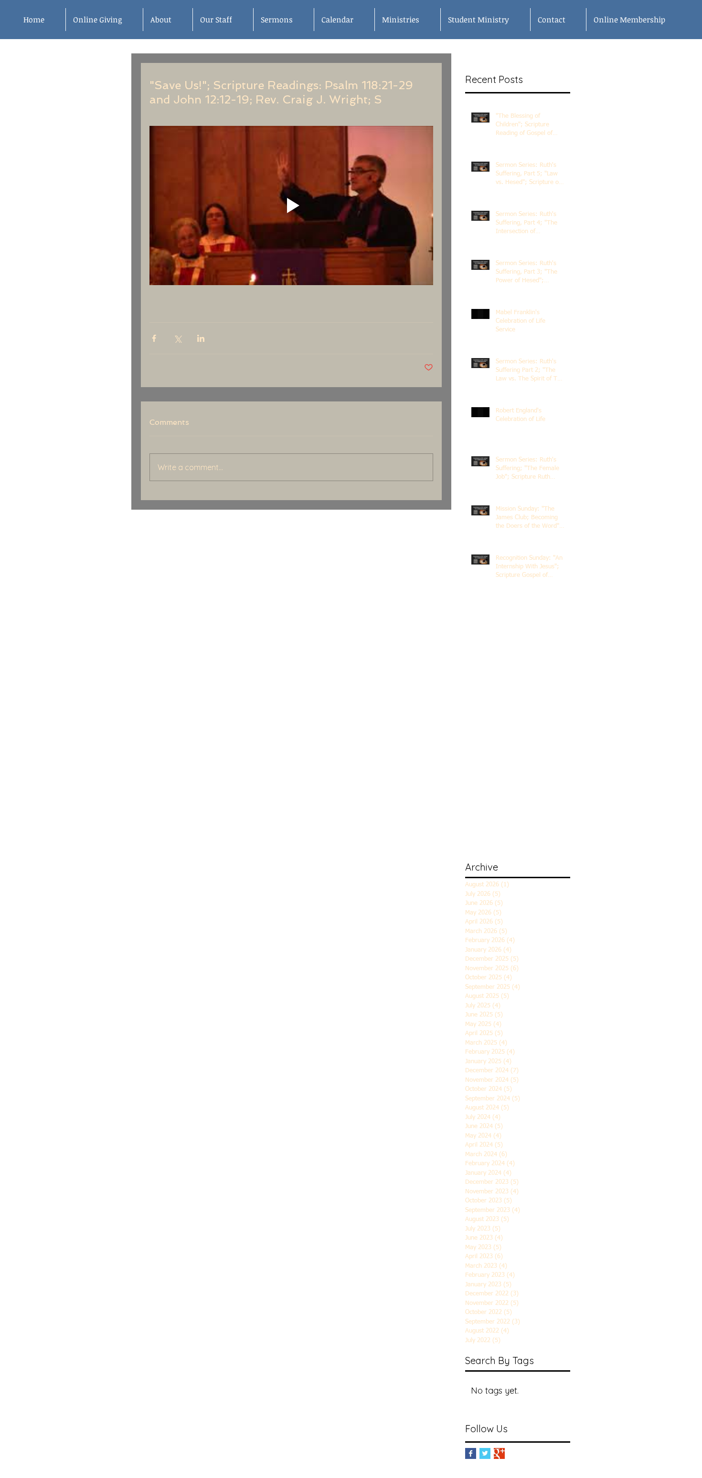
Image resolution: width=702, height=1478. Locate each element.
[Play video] (291, 205)
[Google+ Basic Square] (499, 1453)
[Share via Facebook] (154, 338)
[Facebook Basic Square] (470, 1453)
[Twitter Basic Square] (484, 1453)
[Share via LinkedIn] (200, 338)
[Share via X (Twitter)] (177, 338)
